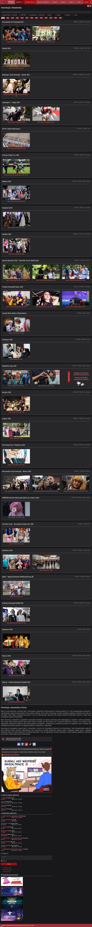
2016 (51, 18)
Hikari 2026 (5, 798)
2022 (22, 18)
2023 (17, 18)
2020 (32, 18)
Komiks (49, 15)
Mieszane (68, 15)
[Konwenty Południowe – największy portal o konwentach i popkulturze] (8, 2)
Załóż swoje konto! (6, 871)
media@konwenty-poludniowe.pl (81, 374)
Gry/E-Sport (42, 15)
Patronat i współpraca (43, 2)
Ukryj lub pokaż (69, 376)
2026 (3, 18)
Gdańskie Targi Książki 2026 (7, 819)
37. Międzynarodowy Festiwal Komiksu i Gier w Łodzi (13, 849)
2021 (27, 18)
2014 (60, 18)
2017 (46, 18)
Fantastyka (14, 15)
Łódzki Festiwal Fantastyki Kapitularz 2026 (12, 816)
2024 (13, 18)
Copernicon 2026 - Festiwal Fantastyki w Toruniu (13, 838)
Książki (58, 15)
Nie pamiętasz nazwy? (7, 869)
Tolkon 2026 (3, 805)
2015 (56, 18)
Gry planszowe (33, 15)
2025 (8, 18)
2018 (41, 18)
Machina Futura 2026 (5, 841)
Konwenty (18, 2)
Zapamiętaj (4, 860)
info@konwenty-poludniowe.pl (82, 379)
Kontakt (86, 2)
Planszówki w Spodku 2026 (6, 845)
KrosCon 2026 (4, 809)
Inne (76, 15)
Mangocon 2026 (4, 834)
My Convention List (30, 2)
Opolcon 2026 (5, 827)
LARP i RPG (23, 15)
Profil (79, 2)
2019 (36, 18)
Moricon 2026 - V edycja (6, 823)
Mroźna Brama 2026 (5, 830)
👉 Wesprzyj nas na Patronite (10, 755)
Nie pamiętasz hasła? (7, 867)
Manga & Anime (6, 15)
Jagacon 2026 (4, 801)
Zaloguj (8, 863)
